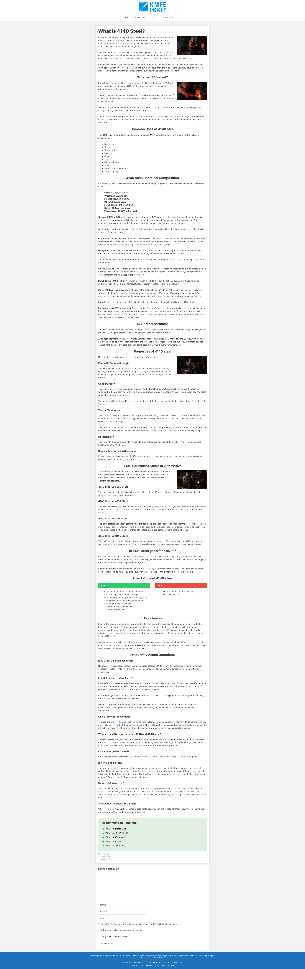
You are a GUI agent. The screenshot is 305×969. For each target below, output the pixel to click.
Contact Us (167, 17)
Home (127, 17)
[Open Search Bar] (179, 17)
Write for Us (139, 962)
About (148, 962)
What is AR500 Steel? (115, 837)
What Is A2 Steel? (113, 841)
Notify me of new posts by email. (116, 936)
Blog (154, 17)
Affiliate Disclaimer (161, 962)
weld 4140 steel (118, 722)
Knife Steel (140, 17)
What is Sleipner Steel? (116, 829)
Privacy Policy (177, 962)
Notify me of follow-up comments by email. (121, 930)
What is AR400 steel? (115, 846)
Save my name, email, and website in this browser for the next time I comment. (139, 924)
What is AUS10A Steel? (116, 833)
